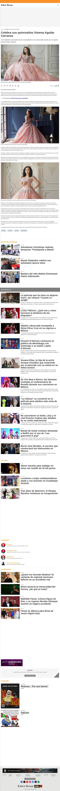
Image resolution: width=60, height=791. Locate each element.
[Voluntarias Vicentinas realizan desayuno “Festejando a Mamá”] (10, 250)
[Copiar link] (15, 86)
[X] (5, 86)
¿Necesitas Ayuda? (30, 778)
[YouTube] (27, 782)
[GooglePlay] (38, 782)
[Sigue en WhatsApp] (56, 86)
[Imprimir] (18, 86)
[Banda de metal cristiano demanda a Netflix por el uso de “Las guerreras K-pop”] (10, 435)
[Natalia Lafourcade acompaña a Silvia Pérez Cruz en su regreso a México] (10, 330)
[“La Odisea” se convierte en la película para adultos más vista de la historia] (10, 403)
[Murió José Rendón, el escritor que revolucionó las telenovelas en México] (10, 450)
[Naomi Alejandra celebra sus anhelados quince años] (10, 264)
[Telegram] (10, 86)
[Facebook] (2, 86)
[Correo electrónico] (13, 86)
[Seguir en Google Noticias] (58, 86)
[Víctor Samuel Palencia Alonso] (3, 563)
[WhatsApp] (7, 86)
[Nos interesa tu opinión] (30, 770)
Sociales (16, 230)
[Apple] (36, 782)
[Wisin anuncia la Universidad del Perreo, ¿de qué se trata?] (10, 589)
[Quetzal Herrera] (3, 557)
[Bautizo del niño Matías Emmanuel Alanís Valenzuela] (10, 277)
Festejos (3, 230)
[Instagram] (30, 782)
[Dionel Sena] (3, 545)
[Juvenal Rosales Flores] (3, 551)
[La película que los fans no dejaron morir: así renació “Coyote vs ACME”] (10, 299)
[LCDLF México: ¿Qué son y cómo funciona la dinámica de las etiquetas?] (10, 315)
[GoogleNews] (33, 782)
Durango (10, 230)
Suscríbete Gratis (30, 675)
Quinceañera (24, 230)
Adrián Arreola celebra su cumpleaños (19, 98)
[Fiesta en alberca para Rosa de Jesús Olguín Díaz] (10, 613)
